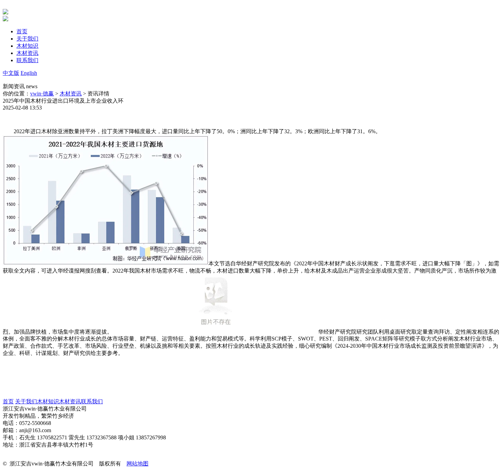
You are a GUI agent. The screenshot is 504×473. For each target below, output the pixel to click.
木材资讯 (71, 93)
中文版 (11, 73)
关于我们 (26, 401)
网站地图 (137, 463)
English (29, 73)
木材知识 (48, 401)
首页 (8, 401)
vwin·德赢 (42, 93)
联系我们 (92, 401)
